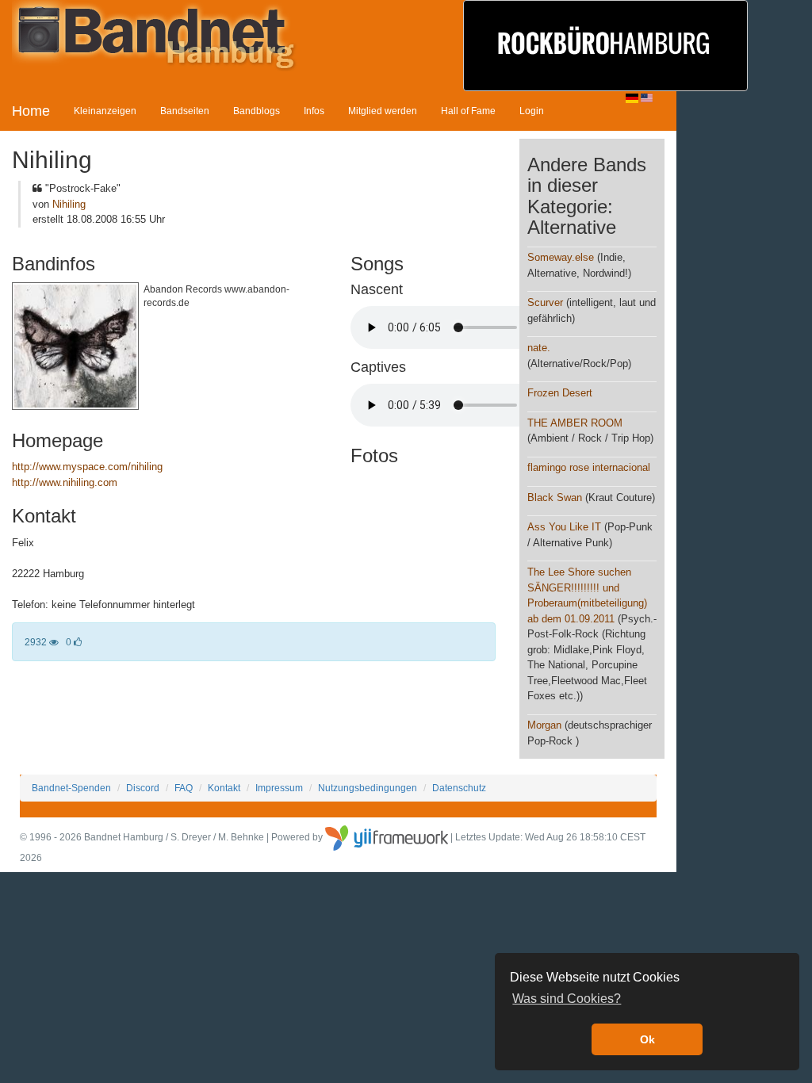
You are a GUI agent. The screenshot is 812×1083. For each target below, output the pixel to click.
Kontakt (224, 788)
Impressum (279, 788)
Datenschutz (459, 788)
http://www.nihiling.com (64, 482)
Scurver (545, 302)
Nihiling (69, 204)
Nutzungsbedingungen (367, 788)
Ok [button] (647, 1039)
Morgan (544, 725)
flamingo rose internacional (588, 467)
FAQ (183, 788)
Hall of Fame (468, 110)
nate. (538, 348)
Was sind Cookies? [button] (566, 998)
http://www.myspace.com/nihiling (87, 467)
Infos (314, 110)
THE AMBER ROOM (574, 423)
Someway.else (560, 257)
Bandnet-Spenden (71, 788)
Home (31, 111)
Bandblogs (256, 110)
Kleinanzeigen (105, 110)
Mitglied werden (382, 110)
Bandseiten (184, 110)
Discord (142, 788)
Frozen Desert (559, 393)
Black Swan (554, 497)
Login (531, 110)
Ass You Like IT (564, 527)
